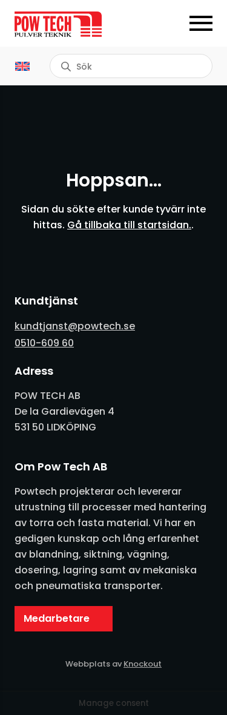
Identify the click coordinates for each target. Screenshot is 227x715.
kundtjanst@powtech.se (75, 326)
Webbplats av (113, 664)
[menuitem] (22, 66)
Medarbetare (57, 618)
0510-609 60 (44, 343)
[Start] (64, 24)
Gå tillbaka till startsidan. (129, 225)
